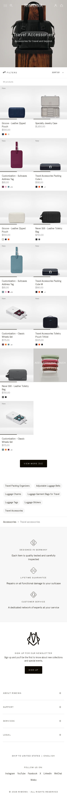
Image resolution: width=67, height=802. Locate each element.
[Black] (42, 187)
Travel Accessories (14, 510)
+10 (11, 187)
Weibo (34, 780)
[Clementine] (6, 344)
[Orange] (6, 134)
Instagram (10, 773)
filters (11, 72)
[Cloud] (8, 187)
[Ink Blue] (3, 134)
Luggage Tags (11, 502)
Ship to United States (26, 755)
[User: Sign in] (55, 5)
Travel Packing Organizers (17, 485)
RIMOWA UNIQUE (50, 368)
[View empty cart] (61, 6)
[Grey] (39, 239)
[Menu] (5, 6)
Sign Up (33, 670)
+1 (45, 187)
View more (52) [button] (33, 463)
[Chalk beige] (8, 134)
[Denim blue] (36, 187)
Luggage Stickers (33, 502)
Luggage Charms (13, 494)
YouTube (21, 773)
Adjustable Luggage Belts (48, 485)
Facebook (32, 773)
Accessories (9, 522)
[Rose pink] (6, 187)
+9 (11, 345)
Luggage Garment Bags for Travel (43, 494)
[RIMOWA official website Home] (33, 5)
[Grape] (3, 187)
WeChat (58, 773)
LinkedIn (47, 773)
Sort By (56, 72)
